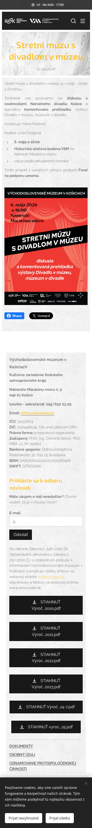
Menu (83, 21)
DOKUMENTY (21, 746)
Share (17, 316)
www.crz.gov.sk (51, 577)
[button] (73, 21)
